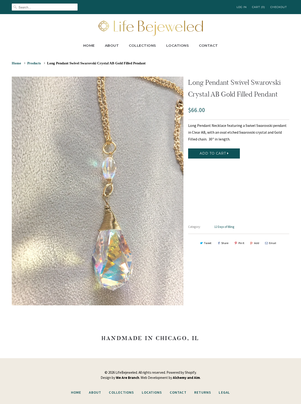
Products (34, 63)
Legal (224, 392)
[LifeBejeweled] (150, 27)
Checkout (278, 7)
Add (256, 243)
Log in (242, 7)
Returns (202, 392)
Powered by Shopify (181, 372)
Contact (208, 45)
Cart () (258, 7)
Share (224, 243)
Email (272, 243)
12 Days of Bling (224, 227)
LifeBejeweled (126, 372)
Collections (142, 45)
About (112, 45)
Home (89, 45)
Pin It (241, 243)
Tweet (207, 243)
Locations (177, 45)
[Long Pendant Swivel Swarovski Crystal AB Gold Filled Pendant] (97, 191)
